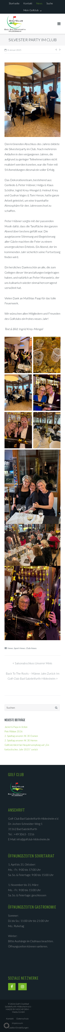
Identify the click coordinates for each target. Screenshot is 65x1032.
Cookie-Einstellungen (18, 1027)
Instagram (22, 987)
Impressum (17, 1023)
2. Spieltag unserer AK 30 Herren (21, 740)
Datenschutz (22, 1018)
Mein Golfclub (30, 10)
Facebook (12, 987)
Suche (49, 3)
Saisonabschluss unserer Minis (33, 663)
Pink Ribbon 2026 (14, 731)
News (39, 3)
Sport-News (19, 648)
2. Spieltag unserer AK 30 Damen (21, 735)
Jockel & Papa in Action (16, 726)
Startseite (14, 3)
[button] (6, 1025)
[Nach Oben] (56, 1023)
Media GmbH (20, 1010)
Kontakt (27, 3)
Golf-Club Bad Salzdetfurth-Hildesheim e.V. (18, 1005)
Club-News (31, 648)
